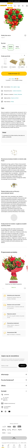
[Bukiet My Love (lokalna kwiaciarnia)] (13, 268)
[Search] (15, 6)
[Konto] (23, 6)
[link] (4, 47)
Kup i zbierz (11, 78)
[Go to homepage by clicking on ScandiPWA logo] (2, 5)
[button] (11, 5)
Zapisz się (23, 365)
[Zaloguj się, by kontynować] (25, 35)
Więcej (9, 432)
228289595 (6, 394)
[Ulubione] (19, 6)
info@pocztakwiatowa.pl (9, 403)
